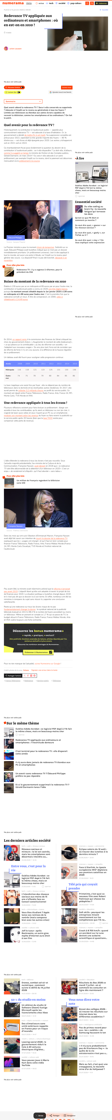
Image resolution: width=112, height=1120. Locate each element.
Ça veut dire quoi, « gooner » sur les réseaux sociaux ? (90, 226)
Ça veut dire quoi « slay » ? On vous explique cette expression (89, 241)
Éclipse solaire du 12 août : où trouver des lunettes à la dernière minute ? (93, 851)
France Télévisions (12, 681)
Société (105, 10)
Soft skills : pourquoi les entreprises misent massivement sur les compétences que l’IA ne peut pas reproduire (91, 916)
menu (29, 3)
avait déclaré (39, 466)
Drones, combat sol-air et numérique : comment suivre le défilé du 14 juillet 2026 (36, 986)
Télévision (57, 681)
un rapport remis (19, 339)
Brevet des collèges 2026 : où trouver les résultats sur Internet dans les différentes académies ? (93, 1013)
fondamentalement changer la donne (19, 609)
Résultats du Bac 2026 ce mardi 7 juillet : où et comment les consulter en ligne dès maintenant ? (92, 986)
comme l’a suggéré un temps (16, 153)
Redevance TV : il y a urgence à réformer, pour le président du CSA (39, 270)
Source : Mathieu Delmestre (17, 530)
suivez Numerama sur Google (47, 663)
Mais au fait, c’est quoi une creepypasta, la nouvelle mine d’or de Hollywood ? (93, 1066)
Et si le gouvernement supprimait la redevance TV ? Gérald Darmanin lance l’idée (42, 785)
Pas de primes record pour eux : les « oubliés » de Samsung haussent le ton (93, 1030)
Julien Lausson (15, 49)
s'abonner (103, 3)
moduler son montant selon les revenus (21, 415)
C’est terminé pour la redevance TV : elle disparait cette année (41, 752)
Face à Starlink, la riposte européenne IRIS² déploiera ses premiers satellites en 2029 (93, 871)
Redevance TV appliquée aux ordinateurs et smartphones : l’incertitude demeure (38, 741)
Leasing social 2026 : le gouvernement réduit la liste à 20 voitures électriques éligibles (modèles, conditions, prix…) (34, 1046)
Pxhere (26, 670)
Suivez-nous (66, 87)
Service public (43, 681)
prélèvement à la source (29, 161)
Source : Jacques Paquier (16, 242)
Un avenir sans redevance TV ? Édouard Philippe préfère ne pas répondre (41, 774)
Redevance (28, 681)
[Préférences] (92, 3)
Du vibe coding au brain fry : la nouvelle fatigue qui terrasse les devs (95, 210)
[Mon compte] (87, 3)
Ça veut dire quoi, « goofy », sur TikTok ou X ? (90, 233)
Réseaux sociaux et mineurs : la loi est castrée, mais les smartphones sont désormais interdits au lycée (36, 853)
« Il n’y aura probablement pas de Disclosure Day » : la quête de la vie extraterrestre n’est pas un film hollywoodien (93, 1050)
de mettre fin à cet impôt (34, 135)
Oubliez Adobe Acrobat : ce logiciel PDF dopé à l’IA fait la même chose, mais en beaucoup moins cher (44, 730)
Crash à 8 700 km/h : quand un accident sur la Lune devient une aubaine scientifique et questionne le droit (93, 934)
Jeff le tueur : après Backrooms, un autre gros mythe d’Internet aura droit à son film (36, 934)
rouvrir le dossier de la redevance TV (51, 538)
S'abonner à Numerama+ (36, 652)
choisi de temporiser (45, 247)
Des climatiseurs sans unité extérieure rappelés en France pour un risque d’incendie (35, 1027)
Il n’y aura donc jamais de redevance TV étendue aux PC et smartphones (43, 763)
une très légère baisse (57, 289)
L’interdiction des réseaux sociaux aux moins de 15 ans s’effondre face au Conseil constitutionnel (35, 898)
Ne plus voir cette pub (12, 82)
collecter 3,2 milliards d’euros (31, 390)
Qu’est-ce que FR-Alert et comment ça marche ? (87, 219)
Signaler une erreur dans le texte (44, 670)
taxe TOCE (47, 418)
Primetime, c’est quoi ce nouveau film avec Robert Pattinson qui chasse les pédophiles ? (92, 898)
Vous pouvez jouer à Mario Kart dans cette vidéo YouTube (35, 1063)
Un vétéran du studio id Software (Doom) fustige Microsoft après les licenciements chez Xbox (35, 1009)
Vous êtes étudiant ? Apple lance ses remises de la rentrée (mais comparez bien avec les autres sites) (35, 916)
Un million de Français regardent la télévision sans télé (38, 481)
